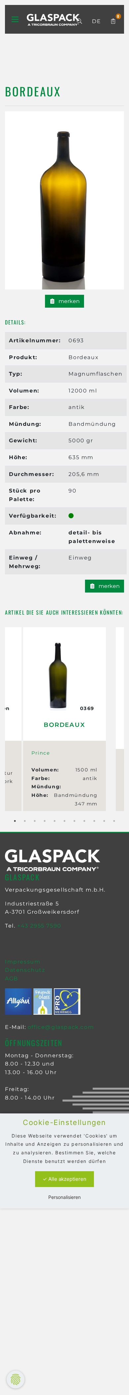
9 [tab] (94, 821)
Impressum (22, 962)
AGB (11, 978)
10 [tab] (104, 821)
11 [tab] (114, 821)
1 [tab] (15, 821)
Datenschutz (25, 970)
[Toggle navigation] (15, 19)
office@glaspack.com (61, 1027)
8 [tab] (84, 821)
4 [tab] (44, 821)
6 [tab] (64, 821)
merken (68, 301)
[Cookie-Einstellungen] (15, 1379)
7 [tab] (74, 821)
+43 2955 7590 (39, 926)
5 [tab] (54, 821)
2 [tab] (25, 821)
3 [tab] (34, 821)
